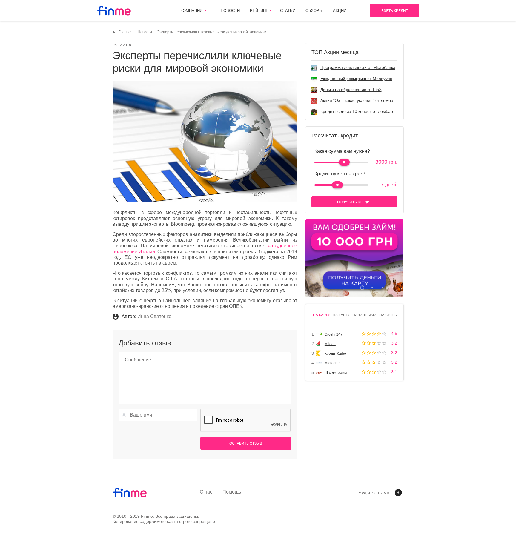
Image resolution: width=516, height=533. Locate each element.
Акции (339, 10)
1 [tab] (362, 287)
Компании (191, 10)
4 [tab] (392, 287)
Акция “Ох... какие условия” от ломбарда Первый (368, 100)
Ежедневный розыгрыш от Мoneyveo (356, 78)
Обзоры (314, 10)
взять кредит (394, 11)
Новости (230, 10)
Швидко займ (336, 373)
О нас (206, 491)
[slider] (344, 162)
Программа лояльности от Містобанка (357, 67)
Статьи (287, 10)
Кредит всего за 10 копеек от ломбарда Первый (367, 111)
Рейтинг (259, 10)
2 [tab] (372, 287)
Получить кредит (354, 202)
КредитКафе (335, 353)
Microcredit (334, 363)
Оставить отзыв (245, 443)
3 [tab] (382, 287)
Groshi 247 (334, 334)
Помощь (231, 491)
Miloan (330, 344)
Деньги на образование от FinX (351, 89)
